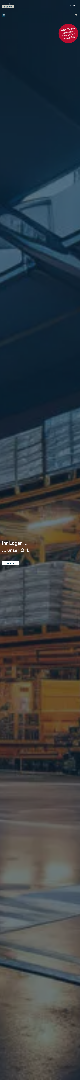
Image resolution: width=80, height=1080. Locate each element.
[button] (3, 15)
